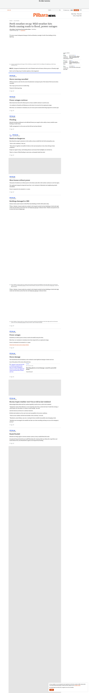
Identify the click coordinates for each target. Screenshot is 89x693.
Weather (11, 20)
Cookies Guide (77, 685)
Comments (23, 30)
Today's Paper (73, 13)
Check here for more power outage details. (19, 344)
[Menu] (8, 10)
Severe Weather (16, 20)
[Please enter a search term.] (60, 10)
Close (51, 689)
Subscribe (76, 10)
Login (71, 10)
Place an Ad (79, 13)
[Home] (10, 10)
